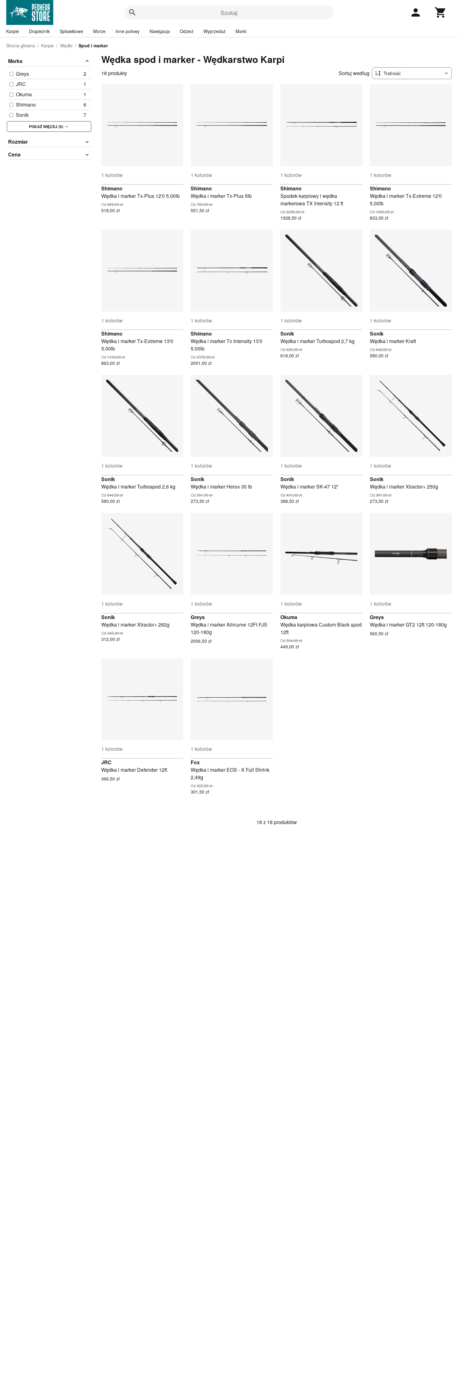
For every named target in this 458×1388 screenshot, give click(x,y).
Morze (99, 31)
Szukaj (229, 12)
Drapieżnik (39, 31)
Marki (241, 31)
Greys (198, 617)
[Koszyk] (440, 12)
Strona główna (20, 45)
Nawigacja (160, 31)
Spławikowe (71, 31)
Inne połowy (128, 31)
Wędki (66, 45)
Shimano (111, 188)
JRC (106, 762)
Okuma (288, 617)
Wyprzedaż (214, 31)
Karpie (12, 31)
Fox (195, 762)
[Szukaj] (132, 12)
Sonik (287, 333)
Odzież (186, 31)
